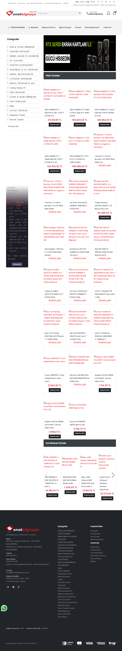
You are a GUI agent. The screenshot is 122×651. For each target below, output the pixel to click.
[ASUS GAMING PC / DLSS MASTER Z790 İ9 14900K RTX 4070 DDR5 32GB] (105, 94)
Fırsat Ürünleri (96, 534)
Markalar (34, 27)
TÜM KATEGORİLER (17, 27)
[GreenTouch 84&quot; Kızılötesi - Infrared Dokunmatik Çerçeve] (107, 462)
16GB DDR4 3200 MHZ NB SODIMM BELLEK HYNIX (69, 480)
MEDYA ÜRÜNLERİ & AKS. (22, 83)
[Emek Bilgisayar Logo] (21, 13)
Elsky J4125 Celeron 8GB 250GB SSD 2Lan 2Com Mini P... (87, 482)
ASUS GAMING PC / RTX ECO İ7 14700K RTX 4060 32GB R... (79, 159)
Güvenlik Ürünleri (64, 582)
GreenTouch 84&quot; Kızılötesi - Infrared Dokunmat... (105, 483)
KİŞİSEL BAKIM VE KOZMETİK (24, 56)
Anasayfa (12, 3)
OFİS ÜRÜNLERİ (17, 92)
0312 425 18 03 (96, 14)
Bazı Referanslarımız (35, 3)
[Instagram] (102, 1)
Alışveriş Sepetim (97, 539)
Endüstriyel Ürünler (73, 42)
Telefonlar (107, 27)
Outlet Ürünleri (89, 42)
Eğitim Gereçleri (65, 27)
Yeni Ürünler (95, 537)
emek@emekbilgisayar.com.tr (17, 573)
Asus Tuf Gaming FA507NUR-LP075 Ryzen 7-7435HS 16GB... (54, 336)
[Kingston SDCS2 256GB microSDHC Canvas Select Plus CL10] (55, 406)
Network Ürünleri (16, 119)
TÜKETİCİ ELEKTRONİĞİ (21, 65)
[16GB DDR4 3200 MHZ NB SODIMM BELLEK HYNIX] (70, 462)
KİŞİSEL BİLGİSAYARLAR (21, 74)
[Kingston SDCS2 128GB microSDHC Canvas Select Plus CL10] (105, 360)
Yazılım (60, 580)
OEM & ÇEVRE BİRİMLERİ (21, 47)
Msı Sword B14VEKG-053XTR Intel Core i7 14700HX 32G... (78, 336)
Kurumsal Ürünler (64, 614)
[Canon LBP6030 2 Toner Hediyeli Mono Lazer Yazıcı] (55, 360)
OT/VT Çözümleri (64, 600)
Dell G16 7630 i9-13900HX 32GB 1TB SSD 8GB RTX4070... (104, 252)
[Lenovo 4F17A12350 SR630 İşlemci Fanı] (80, 406)
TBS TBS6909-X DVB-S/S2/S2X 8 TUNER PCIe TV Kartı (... (51, 482)
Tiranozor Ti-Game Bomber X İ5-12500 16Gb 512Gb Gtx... (105, 159)
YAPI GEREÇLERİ (17, 101)
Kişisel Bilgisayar (64, 611)
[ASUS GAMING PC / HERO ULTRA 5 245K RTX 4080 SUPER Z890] (80, 94)
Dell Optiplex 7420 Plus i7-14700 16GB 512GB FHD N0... (54, 252)
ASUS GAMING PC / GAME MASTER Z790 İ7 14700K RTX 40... (54, 159)
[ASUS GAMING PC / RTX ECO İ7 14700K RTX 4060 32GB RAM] (80, 141)
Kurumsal (21, 3)
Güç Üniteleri (62, 617)
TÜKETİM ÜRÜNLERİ (19, 51)
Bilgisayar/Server (49, 27)
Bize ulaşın (93, 12)
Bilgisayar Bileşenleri (66, 594)
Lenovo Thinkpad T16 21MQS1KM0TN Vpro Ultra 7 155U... (105, 294)
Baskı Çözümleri (64, 605)
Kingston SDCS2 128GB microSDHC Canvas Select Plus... (104, 378)
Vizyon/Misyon (96, 558)
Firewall (78, 27)
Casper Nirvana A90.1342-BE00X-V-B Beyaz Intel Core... (103, 205)
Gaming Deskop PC (92, 27)
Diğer (11, 106)
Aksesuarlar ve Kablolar (67, 597)
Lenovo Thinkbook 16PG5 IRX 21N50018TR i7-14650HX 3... (103, 336)
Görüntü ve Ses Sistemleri (67, 602)
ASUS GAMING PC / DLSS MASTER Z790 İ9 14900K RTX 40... (104, 112)
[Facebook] (98, 1)
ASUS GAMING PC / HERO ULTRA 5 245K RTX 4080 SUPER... (80, 112)
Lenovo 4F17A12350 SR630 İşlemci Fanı (77, 423)
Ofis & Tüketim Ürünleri (66, 608)
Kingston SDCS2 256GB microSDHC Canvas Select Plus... (54, 424)
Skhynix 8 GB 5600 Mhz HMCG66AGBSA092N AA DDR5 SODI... (79, 378)
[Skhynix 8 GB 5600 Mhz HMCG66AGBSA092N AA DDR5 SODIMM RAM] (80, 360)
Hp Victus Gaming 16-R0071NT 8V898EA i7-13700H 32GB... (79, 294)
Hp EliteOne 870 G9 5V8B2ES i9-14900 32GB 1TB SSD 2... (79, 252)
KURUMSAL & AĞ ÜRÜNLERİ (23, 69)
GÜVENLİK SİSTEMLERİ (20, 79)
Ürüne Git (17, 264)
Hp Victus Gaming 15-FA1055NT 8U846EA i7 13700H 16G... (79, 205)
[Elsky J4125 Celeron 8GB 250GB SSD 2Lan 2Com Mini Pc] (88, 462)
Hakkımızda (95, 547)
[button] (77, 68)
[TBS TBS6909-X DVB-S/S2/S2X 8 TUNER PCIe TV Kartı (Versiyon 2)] (52, 462)
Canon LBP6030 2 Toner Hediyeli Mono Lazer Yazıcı (54, 378)
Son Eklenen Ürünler (106, 42)
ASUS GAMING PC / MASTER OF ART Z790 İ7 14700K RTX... (54, 112)
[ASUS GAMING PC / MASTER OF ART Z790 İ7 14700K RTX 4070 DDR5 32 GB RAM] (55, 94)
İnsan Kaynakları (97, 553)
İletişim (66, 3)
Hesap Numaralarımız (53, 3)
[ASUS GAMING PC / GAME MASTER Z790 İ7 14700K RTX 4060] (55, 141)
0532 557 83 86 (12, 561)
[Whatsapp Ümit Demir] (114, 1)
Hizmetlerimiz (96, 550)
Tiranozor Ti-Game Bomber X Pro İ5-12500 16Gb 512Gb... (54, 205)
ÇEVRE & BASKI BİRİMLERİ (22, 97)
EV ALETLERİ (16, 60)
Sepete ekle (54, 124)
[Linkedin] (106, 1)
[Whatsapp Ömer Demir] (110, 1)
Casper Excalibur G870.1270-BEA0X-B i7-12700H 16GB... (54, 294)
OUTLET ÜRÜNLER (18, 110)
